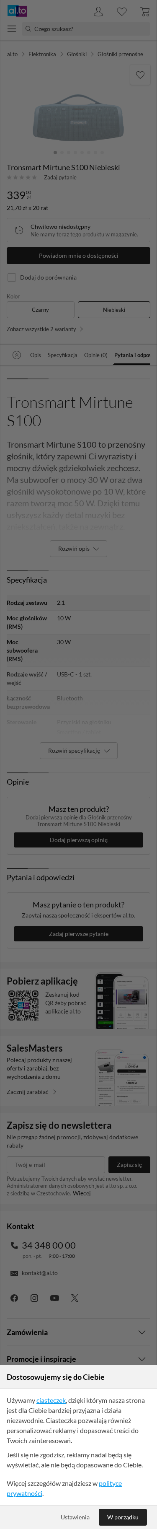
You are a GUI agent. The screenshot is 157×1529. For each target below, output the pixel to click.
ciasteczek (51, 1400)
